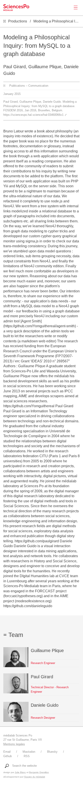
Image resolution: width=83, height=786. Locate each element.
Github (7, 756)
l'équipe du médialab (34, 777)
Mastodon (29, 751)
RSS (27, 756)
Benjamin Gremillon (39, 772)
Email (7, 751)
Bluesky (52, 751)
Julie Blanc (20, 772)
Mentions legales (14, 744)
